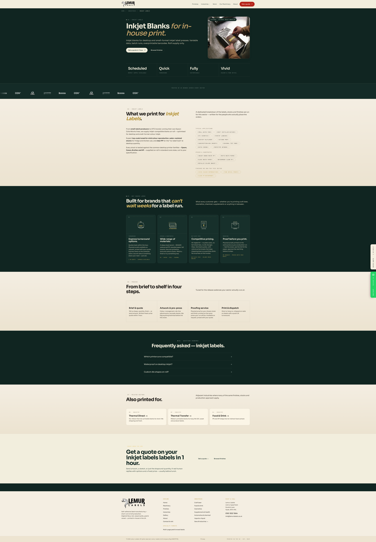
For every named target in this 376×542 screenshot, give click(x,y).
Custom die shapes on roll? (156, 372)
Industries (204, 4)
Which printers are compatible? (158, 356)
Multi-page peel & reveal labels (174, 529)
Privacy (203, 539)
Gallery (165, 515)
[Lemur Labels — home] (133, 503)
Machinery (166, 506)
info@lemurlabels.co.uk (234, 516)
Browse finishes (156, 50)
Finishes (195, 4)
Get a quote (246, 4)
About (235, 4)
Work (215, 4)
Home (123, 11)
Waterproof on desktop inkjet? (158, 364)
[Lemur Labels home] (128, 4)
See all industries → (201, 521)
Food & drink (198, 506)
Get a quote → (203, 459)
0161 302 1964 (232, 513)
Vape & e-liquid (199, 518)
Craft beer (198, 502)
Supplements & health (202, 512)
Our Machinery (225, 4)
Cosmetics (198, 509)
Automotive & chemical (202, 515)
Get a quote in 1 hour (135, 50)
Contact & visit (168, 521)
